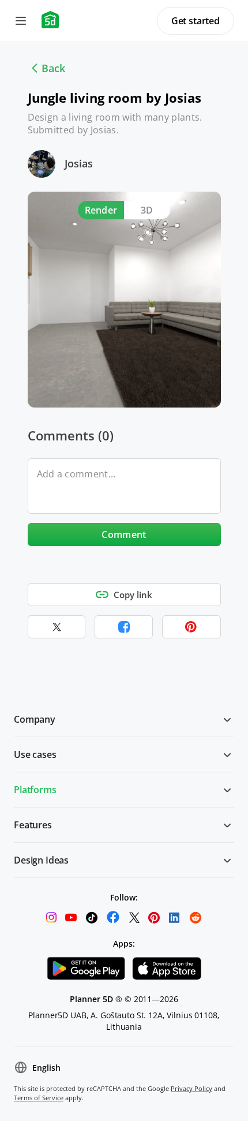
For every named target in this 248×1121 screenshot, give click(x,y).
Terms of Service (38, 1097)
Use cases (35, 754)
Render (101, 210)
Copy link (133, 594)
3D (147, 210)
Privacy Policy (191, 1088)
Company (34, 719)
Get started (195, 20)
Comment (124, 534)
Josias (79, 163)
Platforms (35, 789)
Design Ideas (41, 860)
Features (33, 825)
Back (53, 68)
